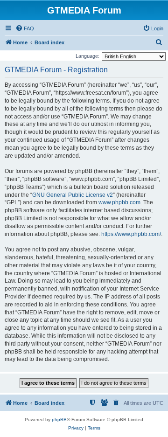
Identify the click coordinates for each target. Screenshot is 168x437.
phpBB (59, 419)
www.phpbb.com (119, 202)
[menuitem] (24, 28)
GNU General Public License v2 (72, 195)
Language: (87, 56)
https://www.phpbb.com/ (131, 234)
